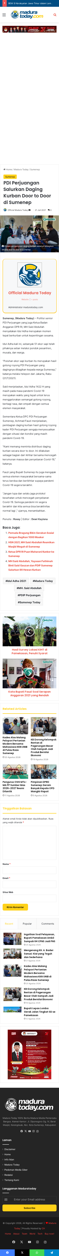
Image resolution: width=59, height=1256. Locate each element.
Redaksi (8, 1175)
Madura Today (21, 169)
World (32, 1233)
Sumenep (35, 169)
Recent (9, 923)
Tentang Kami (11, 1180)
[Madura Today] (29, 14)
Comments (47, 923)
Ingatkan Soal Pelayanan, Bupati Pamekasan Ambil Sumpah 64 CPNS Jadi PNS (39, 938)
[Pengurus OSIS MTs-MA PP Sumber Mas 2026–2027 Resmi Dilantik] (15, 771)
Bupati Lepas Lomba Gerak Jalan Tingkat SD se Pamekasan (39, 1012)
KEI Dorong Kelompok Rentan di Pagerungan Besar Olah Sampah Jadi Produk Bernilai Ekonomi (43, 747)
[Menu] (4, 16)
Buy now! (49, 1233)
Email (6, 878)
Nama (6, 864)
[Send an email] (29, 210)
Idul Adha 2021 (16, 581)
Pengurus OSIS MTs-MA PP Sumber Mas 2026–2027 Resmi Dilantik (15, 786)
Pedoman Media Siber (16, 1169)
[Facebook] (22, 1131)
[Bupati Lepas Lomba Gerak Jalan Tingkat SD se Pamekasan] (12, 1012)
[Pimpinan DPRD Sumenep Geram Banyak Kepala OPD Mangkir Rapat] (43, 771)
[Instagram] (33, 1131)
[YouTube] (29, 1131)
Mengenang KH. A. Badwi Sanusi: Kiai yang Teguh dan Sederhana (38, 954)
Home (8, 169)
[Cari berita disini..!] (55, 16)
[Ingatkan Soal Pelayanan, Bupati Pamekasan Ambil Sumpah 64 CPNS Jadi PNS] (12, 939)
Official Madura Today (18, 210)
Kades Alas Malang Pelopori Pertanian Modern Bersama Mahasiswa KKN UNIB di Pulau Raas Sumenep (15, 745)
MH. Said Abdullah (29, 588)
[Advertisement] (29, 65)
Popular (27, 923)
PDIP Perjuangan (29, 595)
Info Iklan (9, 1159)
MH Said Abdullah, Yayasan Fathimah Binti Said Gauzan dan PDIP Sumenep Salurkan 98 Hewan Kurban (30, 565)
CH (43, 1228)
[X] (26, 1131)
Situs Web (8, 892)
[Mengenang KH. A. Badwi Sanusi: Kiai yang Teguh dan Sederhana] (12, 954)
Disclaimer (9, 1149)
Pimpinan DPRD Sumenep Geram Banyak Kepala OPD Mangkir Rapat (42, 786)
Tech (40, 1233)
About (16, 1233)
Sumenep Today (30, 602)
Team (24, 1233)
